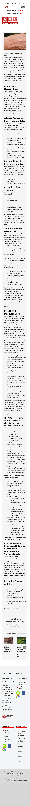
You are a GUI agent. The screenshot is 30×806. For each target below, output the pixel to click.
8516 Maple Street (8, 732)
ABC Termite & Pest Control (12, 607)
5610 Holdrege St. (23, 679)
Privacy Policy (15, 775)
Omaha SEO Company (20, 779)
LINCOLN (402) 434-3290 (15, 3)
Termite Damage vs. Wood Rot (7, 649)
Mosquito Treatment (14, 592)
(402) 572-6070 (8, 741)
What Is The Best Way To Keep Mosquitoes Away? (15, 589)
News (5, 610)
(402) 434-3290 (22, 688)
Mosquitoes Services (13, 608)
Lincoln (16, 554)
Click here (10, 710)
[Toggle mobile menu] (27, 17)
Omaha (7, 554)
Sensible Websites (22, 781)
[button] (5, 647)
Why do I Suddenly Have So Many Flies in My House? (21, 651)
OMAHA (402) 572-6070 (16, 7)
